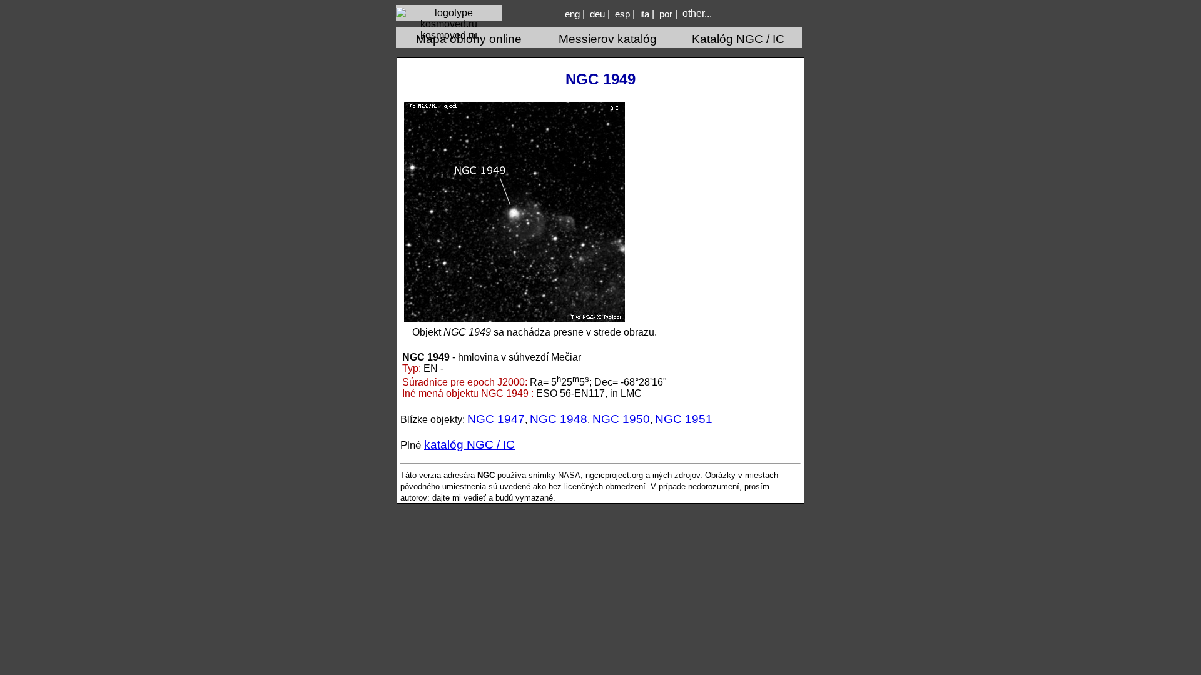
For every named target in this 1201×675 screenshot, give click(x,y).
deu (597, 14)
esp (622, 14)
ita (644, 14)
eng (572, 14)
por (665, 14)
